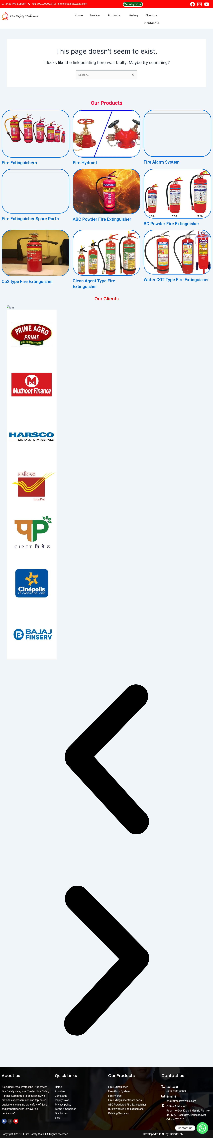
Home (79, 15)
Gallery (133, 15)
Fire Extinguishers (19, 162)
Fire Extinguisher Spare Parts (30, 218)
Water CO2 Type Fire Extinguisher (176, 279)
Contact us (152, 23)
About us (151, 15)
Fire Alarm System (162, 162)
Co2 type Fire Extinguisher (27, 281)
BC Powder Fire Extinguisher (171, 223)
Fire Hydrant (85, 162)
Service (95, 15)
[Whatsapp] (202, 1128)
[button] (95, 15)
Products (114, 15)
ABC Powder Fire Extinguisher (102, 219)
